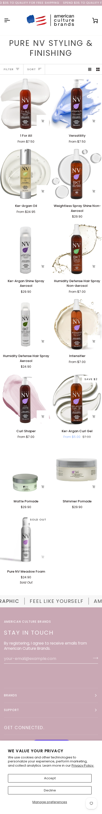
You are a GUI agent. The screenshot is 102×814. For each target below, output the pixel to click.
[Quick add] (43, 121)
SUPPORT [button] (11, 710)
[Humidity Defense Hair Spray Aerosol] (25, 324)
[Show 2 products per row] (98, 69)
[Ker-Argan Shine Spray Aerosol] (25, 249)
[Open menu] (11, 20)
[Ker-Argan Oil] (25, 174)
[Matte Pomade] (25, 469)
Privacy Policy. (83, 765)
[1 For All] (25, 104)
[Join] (94, 658)
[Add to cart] (43, 487)
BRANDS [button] (10, 695)
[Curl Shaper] (25, 399)
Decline (50, 790)
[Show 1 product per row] (90, 69)
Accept (50, 778)
